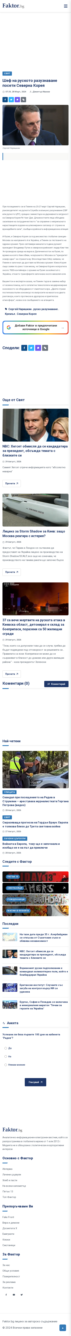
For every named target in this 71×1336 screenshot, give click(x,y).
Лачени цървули (15, 838)
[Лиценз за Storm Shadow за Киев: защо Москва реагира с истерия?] (35, 510)
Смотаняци (8, 1245)
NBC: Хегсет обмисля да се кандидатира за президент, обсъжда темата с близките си (35, 450)
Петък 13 (7, 1191)
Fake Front (8, 1217)
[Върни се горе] (62, 1327)
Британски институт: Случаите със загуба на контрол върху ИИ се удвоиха (41, 988)
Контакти (7, 1287)
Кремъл (10, 313)
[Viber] (17, 99)
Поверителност (11, 1276)
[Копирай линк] (23, 99)
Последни (10, 924)
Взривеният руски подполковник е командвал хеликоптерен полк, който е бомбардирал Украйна (44, 971)
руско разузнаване (45, 309)
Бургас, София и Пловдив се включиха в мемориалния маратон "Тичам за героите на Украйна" (44, 1005)
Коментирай (58, 684)
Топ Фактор (9, 1197)
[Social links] (6, 1294)
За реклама (9, 1282)
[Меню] (66, 6)
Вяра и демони (10, 1222)
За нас (6, 1265)
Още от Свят (13, 400)
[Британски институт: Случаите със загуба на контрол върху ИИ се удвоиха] (9, 987)
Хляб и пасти (9, 1180)
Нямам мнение (16, 1064)
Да (10, 1048)
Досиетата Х (9, 1228)
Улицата (9, 792)
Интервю (7, 1168)
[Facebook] (5, 99)
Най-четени (11, 741)
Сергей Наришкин (20, 309)
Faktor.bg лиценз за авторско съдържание (29, 1321)
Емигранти (8, 1233)
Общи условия (10, 1270)
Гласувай (34, 1082)
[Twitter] (11, 99)
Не (9, 1056)
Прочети (10, 483)
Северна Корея (26, 313)
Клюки (6, 1239)
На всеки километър (14, 1185)
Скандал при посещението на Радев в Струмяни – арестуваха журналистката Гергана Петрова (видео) (35, 801)
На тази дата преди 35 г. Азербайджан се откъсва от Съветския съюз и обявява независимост (44, 938)
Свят (7, 817)
